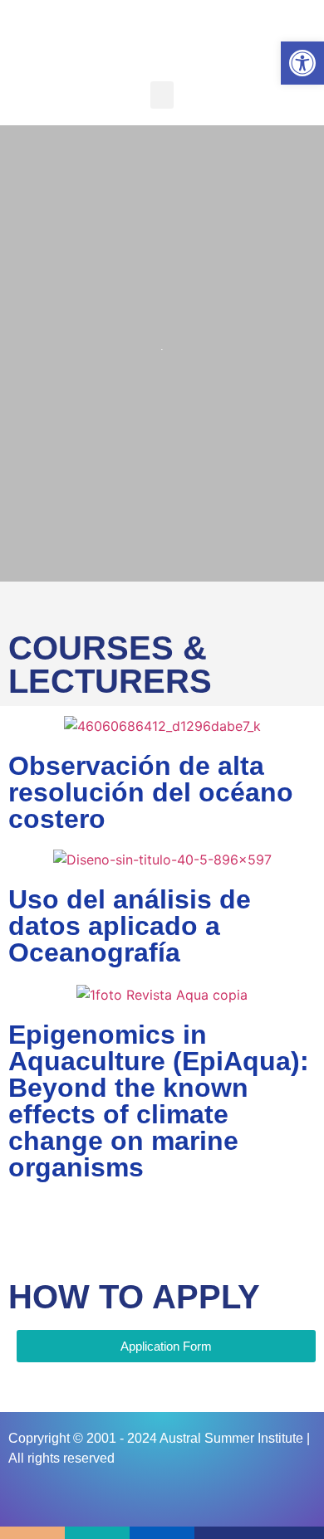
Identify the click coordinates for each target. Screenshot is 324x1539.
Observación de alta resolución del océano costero (150, 792)
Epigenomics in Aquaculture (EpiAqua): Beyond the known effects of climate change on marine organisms (158, 1101)
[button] (162, 95)
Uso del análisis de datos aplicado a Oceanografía (129, 925)
